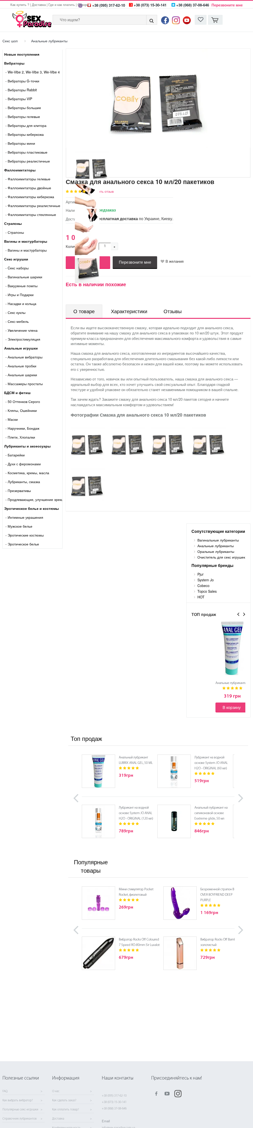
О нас (56, 1091)
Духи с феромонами (23, 463)
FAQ (4, 1091)
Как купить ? (19, 4)
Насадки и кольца (20, 303)
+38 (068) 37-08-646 (114, 1108)
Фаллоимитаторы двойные (28, 187)
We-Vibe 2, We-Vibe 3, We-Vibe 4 (32, 72)
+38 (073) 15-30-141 (114, 1102)
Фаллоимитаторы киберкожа (29, 196)
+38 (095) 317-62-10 (114, 1095)
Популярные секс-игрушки (20, 1109)
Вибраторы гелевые (22, 116)
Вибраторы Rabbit (21, 89)
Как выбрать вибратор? (17, 1100)
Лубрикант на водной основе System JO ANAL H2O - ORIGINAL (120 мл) (136, 813)
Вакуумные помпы (21, 285)
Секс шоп (10, 40)
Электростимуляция (22, 339)
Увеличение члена (21, 330)
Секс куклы (15, 312)
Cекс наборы (17, 267)
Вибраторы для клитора (25, 125)
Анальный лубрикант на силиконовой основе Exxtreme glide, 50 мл (211, 813)
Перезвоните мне (227, 5)
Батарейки (15, 454)
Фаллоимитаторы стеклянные (30, 214)
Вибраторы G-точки (22, 80)
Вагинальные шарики (23, 276)
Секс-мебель (17, 321)
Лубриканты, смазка (22, 481)
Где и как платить (61, 4)
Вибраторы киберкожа (24, 134)
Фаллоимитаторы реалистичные (32, 205)
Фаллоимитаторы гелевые (27, 178)
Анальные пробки (20, 365)
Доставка (39, 4)
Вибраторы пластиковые (26, 152)
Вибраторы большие (23, 107)
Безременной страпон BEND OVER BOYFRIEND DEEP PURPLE (220, 895)
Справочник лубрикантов (19, 1118)
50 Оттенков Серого (22, 401)
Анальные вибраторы (23, 356)
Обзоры (83, 4)
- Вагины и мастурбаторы (26, 250)
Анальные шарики (21, 374)
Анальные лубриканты (49, 40)
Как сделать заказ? (64, 1100)
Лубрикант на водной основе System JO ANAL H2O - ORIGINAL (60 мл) (211, 763)
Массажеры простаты (24, 383)
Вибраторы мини (20, 143)
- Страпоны (14, 232)
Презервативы (18, 490)
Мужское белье (18, 526)
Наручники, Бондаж (22, 428)
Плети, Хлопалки (20, 437)
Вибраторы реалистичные (27, 161)
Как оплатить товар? (65, 1109)
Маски (11, 419)
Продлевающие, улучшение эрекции (33, 499)
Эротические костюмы (24, 535)
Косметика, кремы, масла (27, 472)
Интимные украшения (24, 517)
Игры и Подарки (19, 294)
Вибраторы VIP (18, 98)
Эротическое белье (22, 543)
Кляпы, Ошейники (21, 410)
